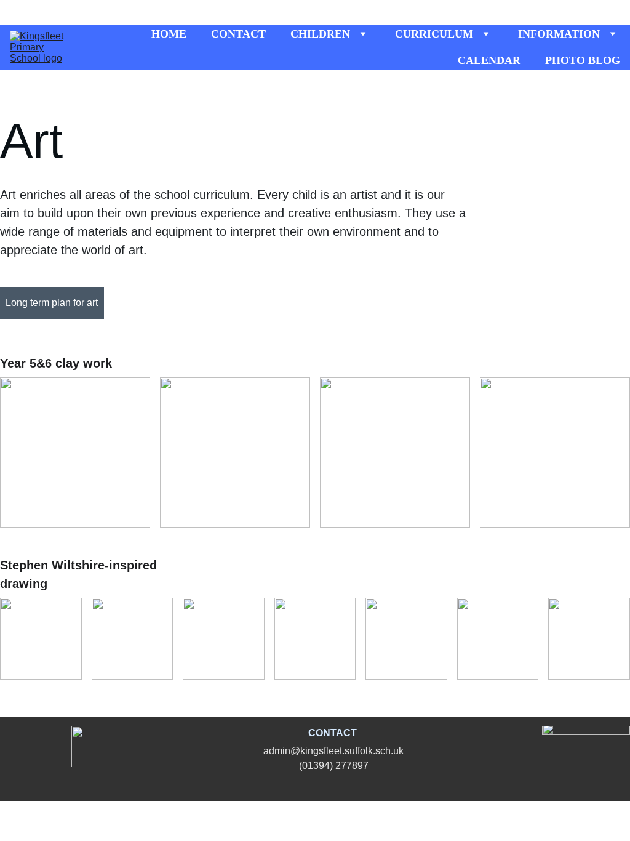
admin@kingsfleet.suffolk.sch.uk (333, 751)
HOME (168, 34)
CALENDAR (489, 60)
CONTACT (238, 34)
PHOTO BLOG (582, 60)
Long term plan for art (52, 302)
